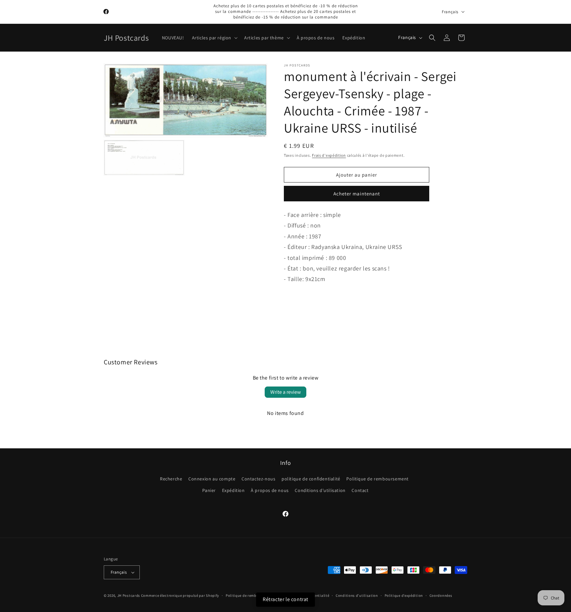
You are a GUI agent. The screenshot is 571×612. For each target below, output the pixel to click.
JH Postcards (128, 595)
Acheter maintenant (356, 193)
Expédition (233, 490)
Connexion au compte (211, 479)
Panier (209, 490)
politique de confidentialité (311, 479)
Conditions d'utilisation (320, 490)
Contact (360, 490)
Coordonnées (441, 595)
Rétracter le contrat (285, 599)
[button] (214, 38)
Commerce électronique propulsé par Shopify (180, 595)
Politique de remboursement (377, 479)
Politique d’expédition (404, 595)
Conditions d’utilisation (357, 595)
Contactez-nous (258, 479)
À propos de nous (270, 490)
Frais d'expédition (329, 155)
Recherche (171, 479)
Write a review (285, 391)
